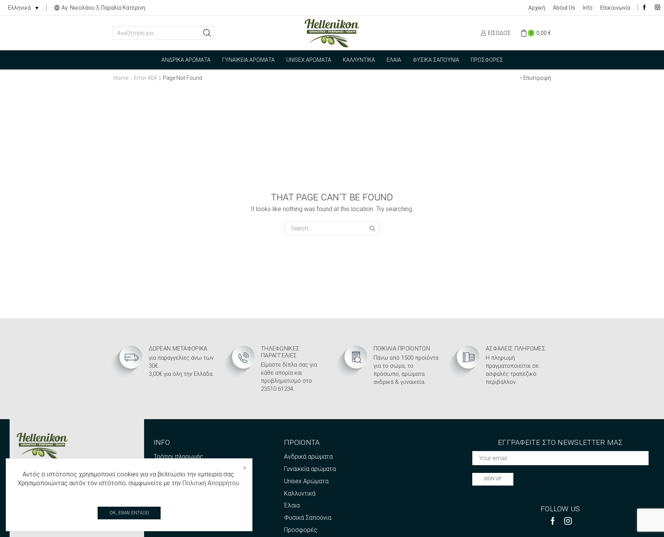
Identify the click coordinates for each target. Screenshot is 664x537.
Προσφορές (487, 60)
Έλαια (394, 60)
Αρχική (536, 8)
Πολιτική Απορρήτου (211, 483)
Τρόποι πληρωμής (178, 456)
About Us (564, 8)
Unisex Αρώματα (308, 60)
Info (588, 8)
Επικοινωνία (615, 8)
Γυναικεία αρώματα (248, 60)
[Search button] (207, 33)
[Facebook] (644, 8)
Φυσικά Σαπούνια (436, 60)
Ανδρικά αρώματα (186, 60)
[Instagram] (657, 8)
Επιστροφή (537, 78)
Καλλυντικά (359, 60)
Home (120, 78)
